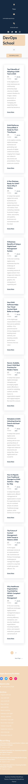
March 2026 (4, 710)
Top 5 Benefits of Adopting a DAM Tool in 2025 (13, 71)
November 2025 (5, 723)
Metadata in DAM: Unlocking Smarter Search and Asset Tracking (14, 422)
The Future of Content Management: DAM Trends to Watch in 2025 (12, 535)
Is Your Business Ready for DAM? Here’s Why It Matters (13, 184)
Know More (10, 112)
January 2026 (5, 716)
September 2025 (6, 729)
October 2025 (5, 726)
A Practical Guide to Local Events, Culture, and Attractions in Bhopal (14, 744)
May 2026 (3, 704)
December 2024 (5, 735)
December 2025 (5, 719)
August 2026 (4, 695)
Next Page (18, 658)
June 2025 (4, 732)
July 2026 (3, 698)
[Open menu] (14, 49)
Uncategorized (6, 686)
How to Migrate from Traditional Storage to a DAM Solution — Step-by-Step (13, 479)
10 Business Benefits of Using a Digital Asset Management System (14, 246)
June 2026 (4, 701)
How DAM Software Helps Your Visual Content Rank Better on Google (13, 306)
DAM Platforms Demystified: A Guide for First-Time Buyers (13, 128)
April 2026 (4, 707)
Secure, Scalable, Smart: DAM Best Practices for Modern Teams (13, 366)
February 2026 (5, 713)
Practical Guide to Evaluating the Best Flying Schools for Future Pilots (13, 758)
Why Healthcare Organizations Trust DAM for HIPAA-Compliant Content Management (13, 592)
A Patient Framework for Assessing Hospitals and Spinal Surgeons (13, 751)
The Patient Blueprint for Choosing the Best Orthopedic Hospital (13, 766)
